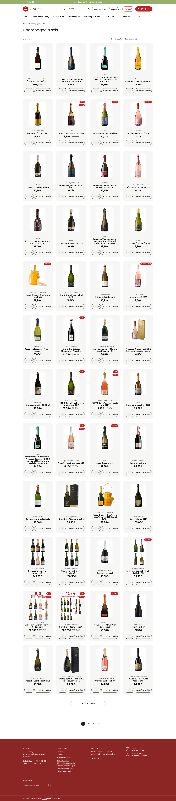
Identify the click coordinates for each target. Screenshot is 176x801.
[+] (32, 90)
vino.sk (44, 798)
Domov (25, 24)
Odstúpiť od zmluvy (64, 771)
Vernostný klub (63, 760)
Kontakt (60, 752)
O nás (59, 754)
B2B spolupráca (63, 757)
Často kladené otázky (65, 768)
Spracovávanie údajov (66, 766)
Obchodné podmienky (66, 763)
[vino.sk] (36, 9)
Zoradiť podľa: (116, 39)
